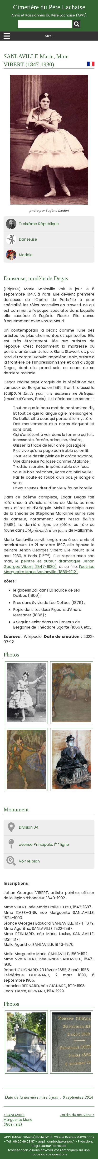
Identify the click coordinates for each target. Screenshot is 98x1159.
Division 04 (29, 827)
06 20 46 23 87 (24, 1141)
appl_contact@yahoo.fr (56, 1141)
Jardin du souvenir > (77, 1114)
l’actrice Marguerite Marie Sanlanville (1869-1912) (49, 569)
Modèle (26, 255)
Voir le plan (29, 861)
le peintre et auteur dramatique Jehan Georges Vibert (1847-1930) (49, 563)
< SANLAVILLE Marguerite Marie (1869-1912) (18, 1119)
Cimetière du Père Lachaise (49, 11)
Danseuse (28, 239)
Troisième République (39, 224)
